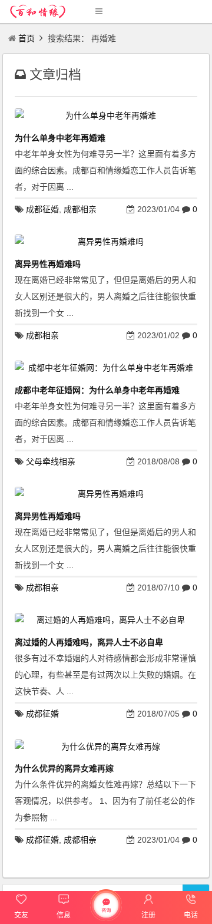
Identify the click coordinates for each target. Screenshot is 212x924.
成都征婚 (42, 209)
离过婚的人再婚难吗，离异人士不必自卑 (89, 642)
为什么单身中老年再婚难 (60, 138)
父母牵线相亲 (50, 461)
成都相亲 (80, 209)
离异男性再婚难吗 (48, 264)
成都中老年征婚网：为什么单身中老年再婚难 (97, 390)
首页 (26, 38)
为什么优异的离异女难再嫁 (64, 768)
